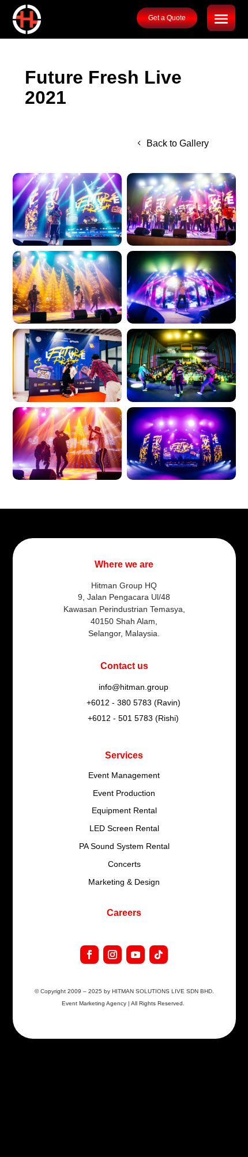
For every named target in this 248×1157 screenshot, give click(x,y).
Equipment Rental (124, 810)
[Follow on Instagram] (112, 954)
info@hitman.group (133, 687)
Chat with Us (198, 1132)
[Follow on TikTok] (158, 954)
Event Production (124, 793)
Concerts (124, 864)
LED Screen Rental (124, 828)
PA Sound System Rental (124, 846)
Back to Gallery (177, 143)
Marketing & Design (124, 881)
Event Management (124, 775)
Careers (124, 913)
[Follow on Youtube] (135, 954)
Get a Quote (167, 18)
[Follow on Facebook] (89, 954)
